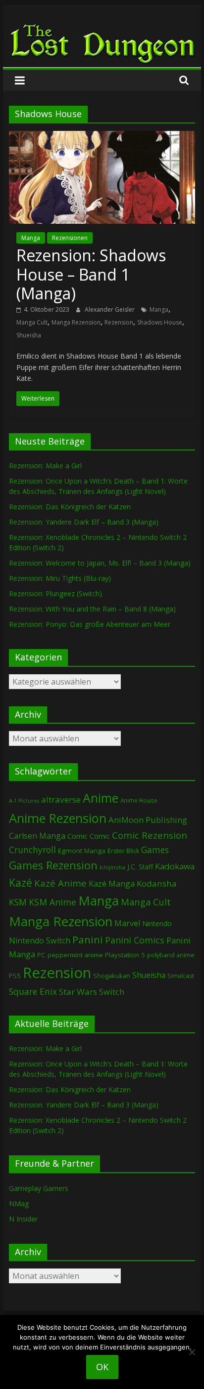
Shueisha (28, 335)
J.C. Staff (140, 866)
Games (155, 850)
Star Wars (78, 991)
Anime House (138, 800)
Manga (30, 238)
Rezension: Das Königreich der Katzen (70, 506)
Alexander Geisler (110, 309)
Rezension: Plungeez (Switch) (55, 593)
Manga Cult (32, 322)
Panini (87, 939)
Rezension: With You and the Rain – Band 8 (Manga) (92, 608)
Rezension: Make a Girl (45, 465)
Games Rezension (53, 865)
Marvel (127, 923)
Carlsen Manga (37, 835)
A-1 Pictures (24, 800)
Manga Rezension (76, 322)
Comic (77, 836)
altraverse (61, 799)
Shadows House (159, 322)
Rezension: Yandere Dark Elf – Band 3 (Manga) (83, 522)
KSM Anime (52, 902)
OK (102, 1367)
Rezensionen (70, 238)
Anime (100, 797)
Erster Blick (123, 851)
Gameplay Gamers (38, 1188)
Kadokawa (175, 866)
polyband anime (171, 955)
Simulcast (180, 976)
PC (41, 954)
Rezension (118, 322)
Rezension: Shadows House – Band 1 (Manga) (91, 274)
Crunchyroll (32, 850)
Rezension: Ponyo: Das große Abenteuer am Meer (89, 624)
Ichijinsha (112, 867)
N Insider (23, 1219)
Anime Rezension (57, 818)
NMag (19, 1203)
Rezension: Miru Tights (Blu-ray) (60, 578)
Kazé (20, 882)
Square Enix (33, 991)
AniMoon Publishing (147, 819)
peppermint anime (75, 954)
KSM (18, 902)
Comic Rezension (149, 835)
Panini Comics (134, 940)
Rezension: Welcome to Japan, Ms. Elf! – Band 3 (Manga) (100, 563)
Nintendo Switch (39, 940)
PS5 (15, 975)
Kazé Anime (60, 883)
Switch (111, 991)
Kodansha (157, 883)
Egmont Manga (81, 850)
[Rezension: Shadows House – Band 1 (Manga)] (102, 136)
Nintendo (157, 923)
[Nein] (192, 1352)
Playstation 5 (125, 954)
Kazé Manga (112, 883)
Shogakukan (111, 975)
